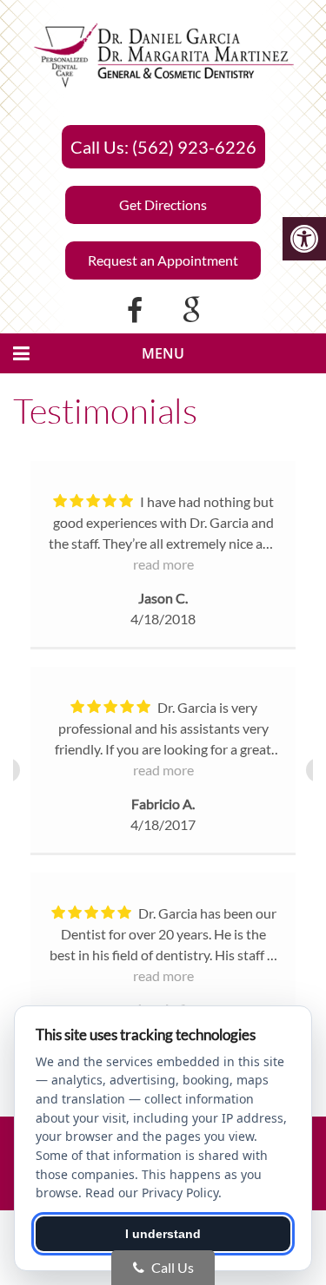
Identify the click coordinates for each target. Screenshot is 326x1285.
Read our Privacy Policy (151, 1192)
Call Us (171, 1267)
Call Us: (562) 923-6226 (163, 146)
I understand (163, 1234)
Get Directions (163, 204)
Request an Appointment (163, 260)
